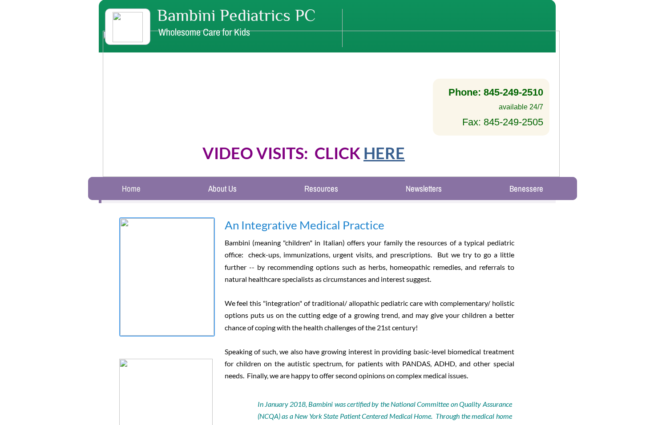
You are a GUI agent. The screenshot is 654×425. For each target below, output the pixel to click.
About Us (222, 188)
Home (131, 188)
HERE (384, 153)
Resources (321, 188)
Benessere (526, 188)
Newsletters (424, 188)
